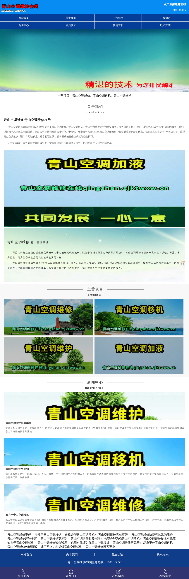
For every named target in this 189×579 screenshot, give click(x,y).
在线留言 (165, 17)
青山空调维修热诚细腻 (22, 546)
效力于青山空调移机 (17, 514)
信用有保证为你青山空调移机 (90, 542)
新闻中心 (23, 25)
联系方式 (165, 25)
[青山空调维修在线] (57, 7)
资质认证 (71, 25)
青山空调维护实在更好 (113, 534)
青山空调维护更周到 (17, 468)
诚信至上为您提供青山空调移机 (61, 546)
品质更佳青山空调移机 (158, 542)
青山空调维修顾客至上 (100, 546)
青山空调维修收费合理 (85, 538)
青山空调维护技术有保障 (159, 538)
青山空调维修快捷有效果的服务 (152, 534)
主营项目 (118, 17)
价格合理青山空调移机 (79, 534)
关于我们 (71, 17)
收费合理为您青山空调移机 (122, 538)
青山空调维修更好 (19, 534)
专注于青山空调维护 (48, 534)
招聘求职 (118, 25)
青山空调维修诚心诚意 (52, 542)
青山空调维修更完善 (126, 542)
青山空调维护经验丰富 (18, 423)
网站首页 (23, 17)
